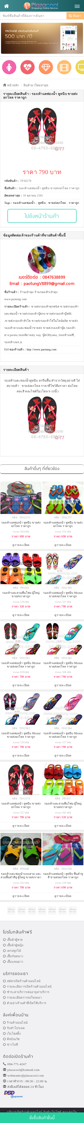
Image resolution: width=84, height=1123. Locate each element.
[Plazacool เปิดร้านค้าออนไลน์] (42, 6)
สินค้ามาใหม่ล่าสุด (35, 85)
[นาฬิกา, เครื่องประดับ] (46, 67)
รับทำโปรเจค (16, 1028)
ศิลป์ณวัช (13, 1039)
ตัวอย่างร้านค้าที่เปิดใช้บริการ (26, 1003)
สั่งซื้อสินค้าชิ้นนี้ (42, 1118)
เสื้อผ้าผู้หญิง (15, 945)
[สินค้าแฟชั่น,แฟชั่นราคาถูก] (9, 67)
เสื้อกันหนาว (15, 956)
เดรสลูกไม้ (14, 950)
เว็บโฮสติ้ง (14, 1033)
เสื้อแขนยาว (15, 961)
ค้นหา (76, 16)
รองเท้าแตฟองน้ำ (24, 202)
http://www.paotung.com (42, 349)
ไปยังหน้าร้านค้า (42, 216)
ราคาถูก (74, 202)
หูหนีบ (42, 202)
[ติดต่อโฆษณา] (11, 910)
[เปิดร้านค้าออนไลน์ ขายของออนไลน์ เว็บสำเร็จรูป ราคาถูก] (42, 38)
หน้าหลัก (12, 85)
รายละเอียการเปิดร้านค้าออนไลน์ (29, 986)
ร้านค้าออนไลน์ (17, 1022)
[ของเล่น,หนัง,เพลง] (64, 67)
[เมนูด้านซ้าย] (6, 6)
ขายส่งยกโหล (57, 202)
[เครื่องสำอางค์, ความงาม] (27, 67)
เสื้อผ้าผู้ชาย (15, 939)
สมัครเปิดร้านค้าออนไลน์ (23, 981)
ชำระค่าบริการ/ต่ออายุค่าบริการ (28, 992)
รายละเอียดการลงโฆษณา (24, 997)
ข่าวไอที (12, 1044)
